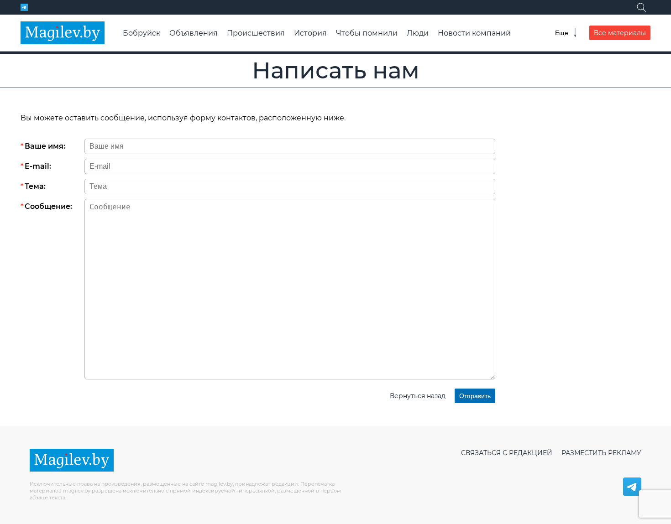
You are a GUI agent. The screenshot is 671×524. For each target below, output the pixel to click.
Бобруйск (141, 33)
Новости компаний (474, 33)
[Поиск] (641, 7)
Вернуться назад (418, 396)
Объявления (193, 33)
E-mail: (38, 166)
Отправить (475, 395)
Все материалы (620, 33)
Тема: (35, 186)
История (310, 33)
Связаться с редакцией (506, 453)
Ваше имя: (45, 146)
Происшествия (256, 33)
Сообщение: (48, 206)
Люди (418, 33)
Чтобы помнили (367, 33)
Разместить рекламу (601, 453)
